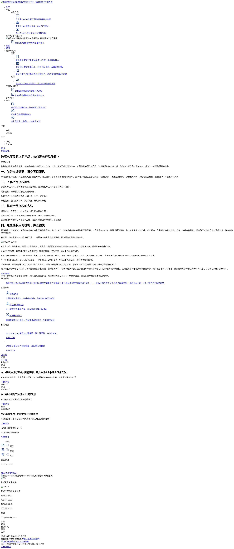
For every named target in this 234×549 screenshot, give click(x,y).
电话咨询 (5, 473)
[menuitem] (119, 7)
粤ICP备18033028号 (31, 539)
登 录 (3, 148)
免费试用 (5, 151)
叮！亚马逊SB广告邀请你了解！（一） (79, 283)
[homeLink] (27, 2)
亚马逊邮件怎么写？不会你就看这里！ (113, 283)
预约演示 (13, 473)
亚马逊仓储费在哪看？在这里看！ (47, 283)
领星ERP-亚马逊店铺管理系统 (19, 283)
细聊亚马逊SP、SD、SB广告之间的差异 (147, 283)
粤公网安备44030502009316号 (16, 541)
